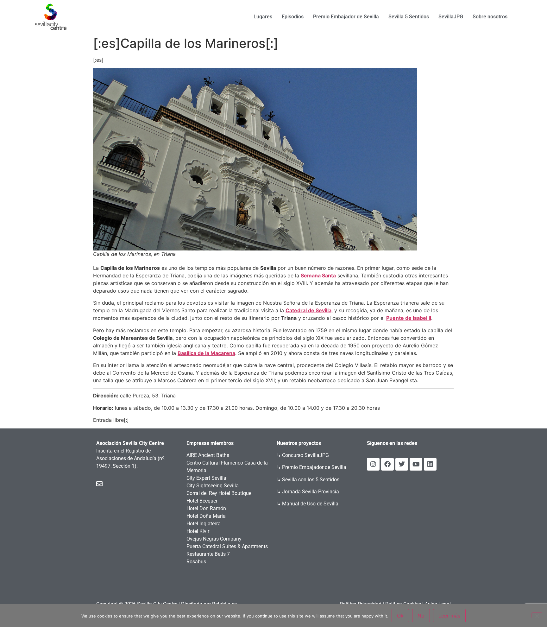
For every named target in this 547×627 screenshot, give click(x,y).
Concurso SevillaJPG (305, 455)
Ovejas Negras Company (214, 539)
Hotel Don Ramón (206, 508)
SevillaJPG (450, 17)
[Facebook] (387, 464)
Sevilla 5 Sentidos (408, 17)
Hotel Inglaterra (203, 524)
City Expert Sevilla (206, 478)
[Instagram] (373, 464)
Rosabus (196, 562)
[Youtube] (416, 464)
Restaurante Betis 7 (208, 554)
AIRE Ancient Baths (207, 455)
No (421, 615)
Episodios (293, 17)
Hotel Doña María (206, 516)
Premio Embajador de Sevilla (346, 17)
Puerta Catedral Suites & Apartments (227, 546)
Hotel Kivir (197, 531)
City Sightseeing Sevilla (212, 486)
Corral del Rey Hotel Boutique (218, 493)
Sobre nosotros (490, 17)
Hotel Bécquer (201, 501)
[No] (536, 615)
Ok (400, 615)
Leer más (449, 615)
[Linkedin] (430, 464)
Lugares (263, 17)
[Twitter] (401, 464)
